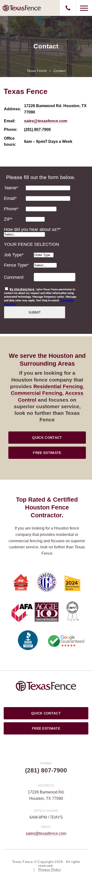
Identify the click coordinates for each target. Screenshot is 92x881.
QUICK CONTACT (47, 438)
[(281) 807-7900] (68, 8)
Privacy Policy (49, 869)
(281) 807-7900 (37, 129)
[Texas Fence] (22, 8)
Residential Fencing (58, 386)
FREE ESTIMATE (47, 453)
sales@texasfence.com (45, 121)
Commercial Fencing (36, 393)
